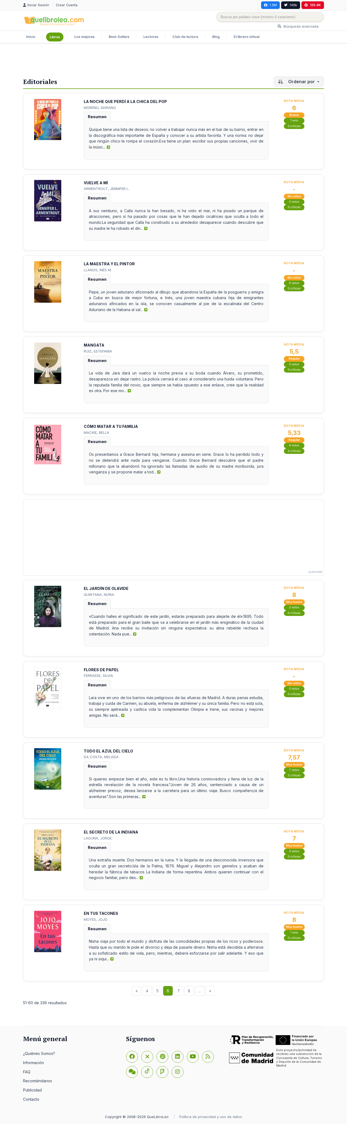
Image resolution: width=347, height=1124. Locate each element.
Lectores (150, 37)
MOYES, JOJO (95, 919)
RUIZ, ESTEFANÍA (98, 351)
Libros (55, 37)
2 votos (294, 364)
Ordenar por (301, 81)
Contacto (31, 1099)
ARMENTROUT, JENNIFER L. (106, 188)
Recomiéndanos (37, 1080)
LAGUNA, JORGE (98, 838)
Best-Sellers (119, 37)
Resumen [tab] (97, 116)
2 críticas (294, 451)
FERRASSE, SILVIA (98, 675)
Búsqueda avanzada (300, 26)
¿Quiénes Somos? (39, 1053)
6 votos (294, 445)
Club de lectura (185, 37)
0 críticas (294, 126)
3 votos (294, 851)
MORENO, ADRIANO (100, 107)
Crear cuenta (67, 5)
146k (293, 5)
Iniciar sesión (38, 5)
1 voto (294, 120)
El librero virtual (246, 37)
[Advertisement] (173, 61)
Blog (216, 37)
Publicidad (32, 1090)
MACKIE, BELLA (96, 432)
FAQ (26, 1072)
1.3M (273, 5)
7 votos (294, 770)
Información (33, 1062)
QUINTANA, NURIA (99, 594)
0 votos (294, 202)
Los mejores (84, 37)
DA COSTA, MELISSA (101, 757)
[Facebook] (132, 1057)
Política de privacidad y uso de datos (210, 1117)
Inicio (30, 37)
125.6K (315, 5)
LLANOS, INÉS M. (98, 270)
